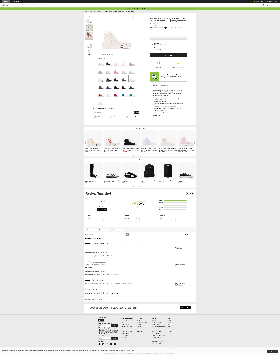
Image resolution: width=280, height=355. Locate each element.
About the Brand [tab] (164, 86)
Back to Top (99, 299)
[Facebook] (111, 344)
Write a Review (102, 209)
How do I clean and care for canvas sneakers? (132, 117)
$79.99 (179, 153)
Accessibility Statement (158, 331)
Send (136, 112)
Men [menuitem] (33, 5)
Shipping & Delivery (126, 329)
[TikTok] (99, 344)
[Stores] (267, 5)
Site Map (124, 337)
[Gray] (101, 86)
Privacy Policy (155, 324)
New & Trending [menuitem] (13, 5)
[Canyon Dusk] (101, 63)
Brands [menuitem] (21, 5)
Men (169, 324)
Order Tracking (259, 1)
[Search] (263, 5)
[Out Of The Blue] (101, 71)
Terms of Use (155, 329)
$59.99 (179, 183)
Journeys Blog (140, 324)
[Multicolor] (124, 71)
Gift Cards (139, 331)
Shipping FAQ (159, 67)
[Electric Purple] (108, 86)
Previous (89, 16)
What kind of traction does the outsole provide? (101, 117)
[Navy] (132, 86)
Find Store (114, 338)
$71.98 (162, 181)
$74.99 (86, 151)
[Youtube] (115, 344)
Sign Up (101, 320)
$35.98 (143, 183)
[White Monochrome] (101, 101)
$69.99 (105, 153)
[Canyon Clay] (132, 63)
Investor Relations (156, 337)
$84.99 (160, 153)
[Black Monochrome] (116, 86)
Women (169, 322)
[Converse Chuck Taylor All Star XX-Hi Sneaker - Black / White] (94, 170)
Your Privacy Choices (160, 326)
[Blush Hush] (108, 71)
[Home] (5, 5)
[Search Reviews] (127, 234)
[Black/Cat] (116, 78)
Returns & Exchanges (127, 326)
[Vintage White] (124, 63)
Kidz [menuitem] (37, 5)
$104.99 (87, 183)
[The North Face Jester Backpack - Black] (168, 170)
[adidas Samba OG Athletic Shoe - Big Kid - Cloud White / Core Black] (112, 170)
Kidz (169, 326)
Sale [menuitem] (42, 5)
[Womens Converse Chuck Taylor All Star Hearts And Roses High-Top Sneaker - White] (112, 139)
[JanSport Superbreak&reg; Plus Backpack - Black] (149, 170)
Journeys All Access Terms (158, 335)
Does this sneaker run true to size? (117, 117)
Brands (169, 320)
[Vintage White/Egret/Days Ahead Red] (132, 78)
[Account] (272, 5)
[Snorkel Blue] (124, 94)
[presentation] (13, 5)
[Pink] (116, 71)
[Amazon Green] (132, 94)
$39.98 (108, 153)
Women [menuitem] (27, 5)
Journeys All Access (142, 322)
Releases (170, 331)
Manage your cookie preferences (36, 350)
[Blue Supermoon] (132, 71)
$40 (141, 183)
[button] (276, 1)
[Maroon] (116, 94)
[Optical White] (108, 94)
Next (89, 56)
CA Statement (155, 333)
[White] (101, 78)
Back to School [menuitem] (49, 5)
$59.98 (126, 151)
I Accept (272, 351)
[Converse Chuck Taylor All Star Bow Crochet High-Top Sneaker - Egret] (94, 139)
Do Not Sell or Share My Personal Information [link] (158, 340)
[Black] (108, 63)
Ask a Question (185, 307)
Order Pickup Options (127, 331)
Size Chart (155, 31)
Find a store (101, 336)
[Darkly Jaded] (124, 78)
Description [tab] (155, 86)
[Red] (101, 94)
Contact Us (124, 320)
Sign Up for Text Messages (105, 323)
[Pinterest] (103, 344)
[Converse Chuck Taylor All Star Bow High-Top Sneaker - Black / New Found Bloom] (131, 139)
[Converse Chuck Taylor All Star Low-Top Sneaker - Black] (186, 170)
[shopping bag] (276, 5)
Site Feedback (125, 335)
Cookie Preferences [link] (157, 343)
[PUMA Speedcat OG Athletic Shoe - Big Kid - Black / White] (131, 170)
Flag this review (115, 255)
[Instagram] (107, 344)
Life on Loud (139, 320)
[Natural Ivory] (116, 63)
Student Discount (141, 329)
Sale (169, 329)
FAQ (122, 322)
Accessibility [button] (270, 1)
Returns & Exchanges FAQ (178, 67)
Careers (154, 320)
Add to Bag (168, 55)
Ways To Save (140, 326)
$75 (160, 181)
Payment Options (125, 333)
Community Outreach (157, 322)
